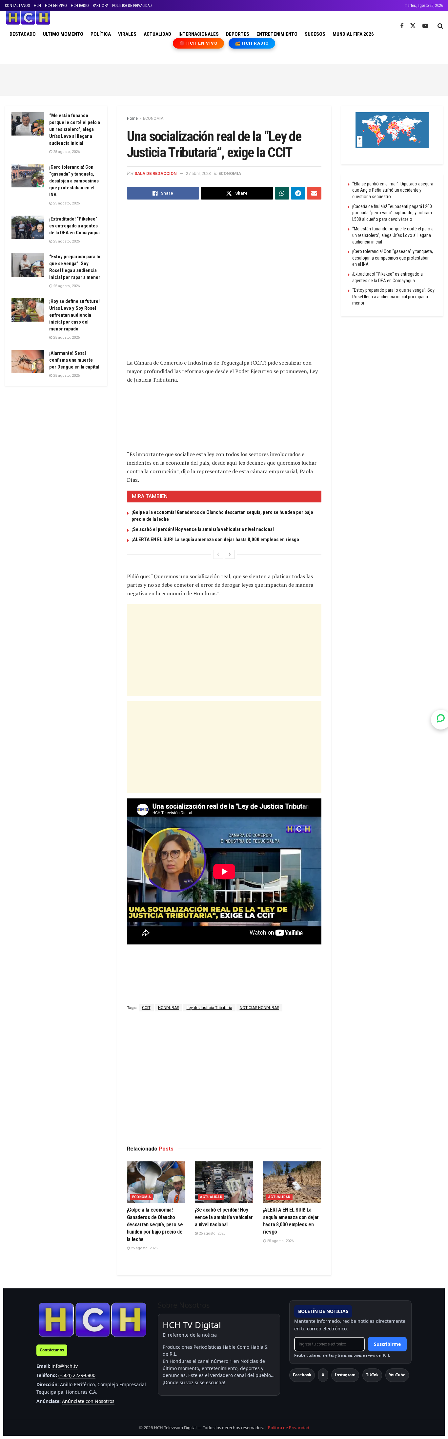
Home (132, 118)
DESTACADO (23, 34)
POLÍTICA (101, 34)
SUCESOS (315, 34)
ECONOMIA (153, 118)
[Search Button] (440, 26)
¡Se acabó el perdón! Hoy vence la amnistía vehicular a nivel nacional (203, 529)
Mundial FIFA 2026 (353, 34)
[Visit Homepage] (28, 18)
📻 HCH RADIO (252, 43)
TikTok (372, 1375)
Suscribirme (387, 1344)
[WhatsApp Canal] (441, 719)
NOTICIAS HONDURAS (259, 1007)
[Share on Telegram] (298, 193)
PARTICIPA (100, 5)
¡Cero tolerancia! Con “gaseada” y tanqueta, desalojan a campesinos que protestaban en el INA (74, 181)
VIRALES (127, 34)
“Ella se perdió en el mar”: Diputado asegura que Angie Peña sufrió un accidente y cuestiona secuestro (392, 190)
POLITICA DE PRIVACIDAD (132, 5)
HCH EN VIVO (56, 5)
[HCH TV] (92, 1319)
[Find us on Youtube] (425, 26)
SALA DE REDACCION (155, 173)
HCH (37, 5)
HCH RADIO (80, 5)
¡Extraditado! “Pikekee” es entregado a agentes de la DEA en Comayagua (74, 226)
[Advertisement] (224, 79)
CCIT (146, 1007)
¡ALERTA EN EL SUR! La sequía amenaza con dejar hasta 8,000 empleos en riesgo (215, 539)
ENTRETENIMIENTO (276, 34)
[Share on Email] (314, 193)
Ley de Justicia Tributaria (209, 1007)
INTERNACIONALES (198, 34)
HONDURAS (168, 1007)
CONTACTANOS (17, 5)
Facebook (302, 1375)
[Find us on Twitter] (413, 26)
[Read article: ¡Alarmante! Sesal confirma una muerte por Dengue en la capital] (27, 361)
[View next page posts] (230, 554)
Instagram (345, 1375)
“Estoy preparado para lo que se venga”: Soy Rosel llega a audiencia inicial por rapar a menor (393, 296)
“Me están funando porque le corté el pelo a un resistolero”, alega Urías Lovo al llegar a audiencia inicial (74, 129)
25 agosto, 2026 (143, 1248)
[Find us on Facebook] (401, 26)
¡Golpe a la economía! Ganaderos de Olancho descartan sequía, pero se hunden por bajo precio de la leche (155, 1224)
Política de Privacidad (288, 1427)
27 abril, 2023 (198, 173)
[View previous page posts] (218, 554)
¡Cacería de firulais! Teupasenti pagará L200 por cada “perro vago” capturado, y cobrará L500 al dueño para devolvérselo (392, 213)
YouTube (397, 1375)
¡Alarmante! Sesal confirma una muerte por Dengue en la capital (74, 360)
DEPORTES (237, 34)
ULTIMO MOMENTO (63, 34)
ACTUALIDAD (157, 34)
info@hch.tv (64, 1366)
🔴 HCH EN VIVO (198, 43)
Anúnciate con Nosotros (88, 1401)
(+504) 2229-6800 (76, 1375)
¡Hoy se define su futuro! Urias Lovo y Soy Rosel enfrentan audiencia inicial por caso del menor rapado (74, 315)
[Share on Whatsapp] (282, 193)
